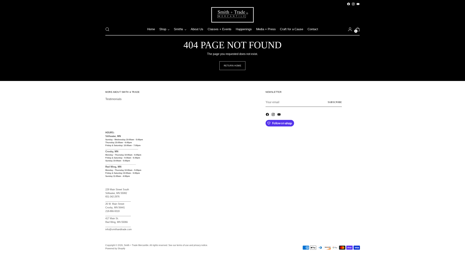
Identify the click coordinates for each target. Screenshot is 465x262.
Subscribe (335, 102)
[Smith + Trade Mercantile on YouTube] (358, 4)
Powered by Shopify (115, 248)
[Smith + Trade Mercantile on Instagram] (353, 4)
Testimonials (113, 99)
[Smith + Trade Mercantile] (232, 15)
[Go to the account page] (350, 29)
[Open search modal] (107, 29)
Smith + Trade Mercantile (136, 245)
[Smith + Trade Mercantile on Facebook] (348, 4)
